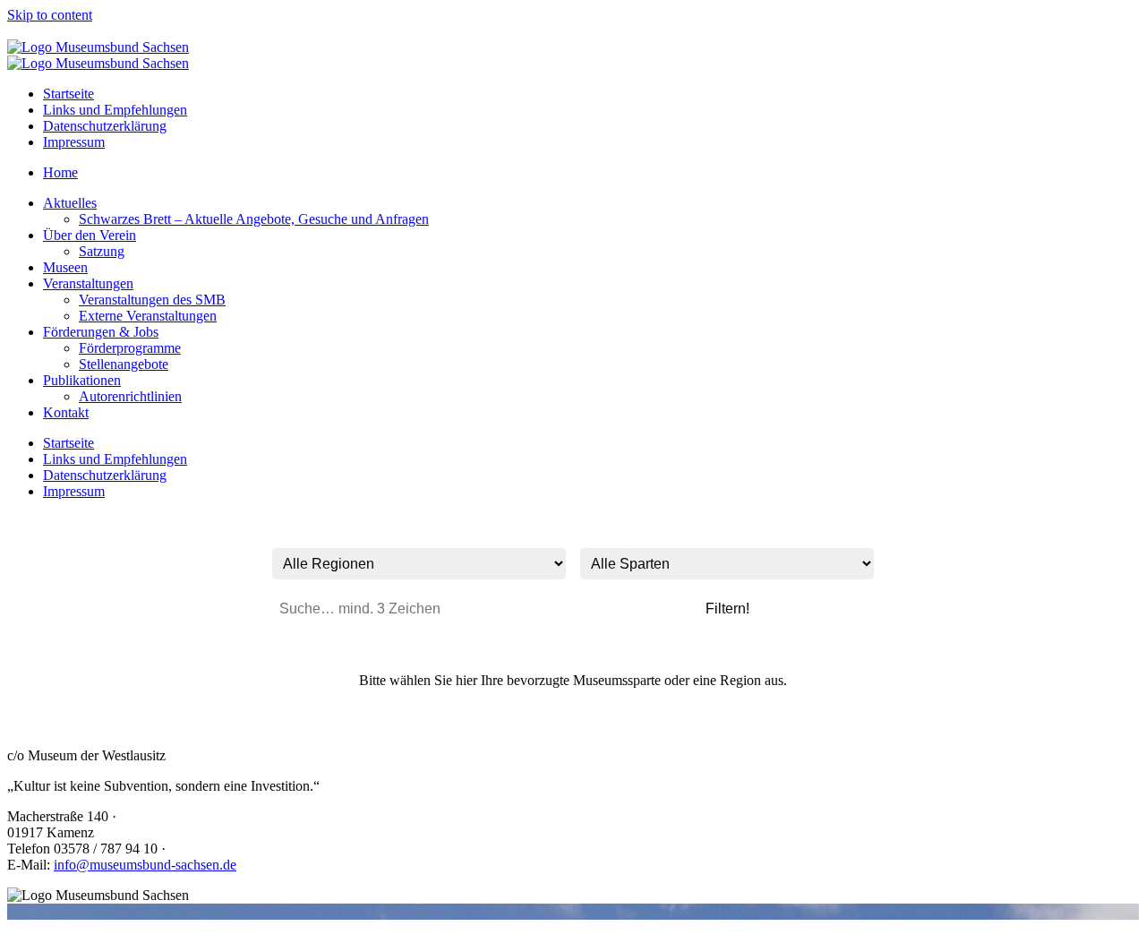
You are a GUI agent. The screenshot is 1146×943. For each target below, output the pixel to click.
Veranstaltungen (88, 283)
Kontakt (66, 412)
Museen (65, 267)
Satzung (101, 251)
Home (60, 172)
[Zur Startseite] (98, 47)
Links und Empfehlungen (115, 109)
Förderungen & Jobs (100, 331)
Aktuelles (70, 202)
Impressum (74, 142)
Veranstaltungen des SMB (152, 299)
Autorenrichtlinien (130, 396)
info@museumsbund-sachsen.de (145, 864)
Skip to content (49, 14)
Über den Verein (89, 235)
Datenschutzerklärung (105, 125)
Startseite (68, 93)
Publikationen (82, 380)
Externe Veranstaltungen (148, 315)
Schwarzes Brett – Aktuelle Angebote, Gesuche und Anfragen (254, 219)
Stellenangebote (123, 364)
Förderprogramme (130, 348)
